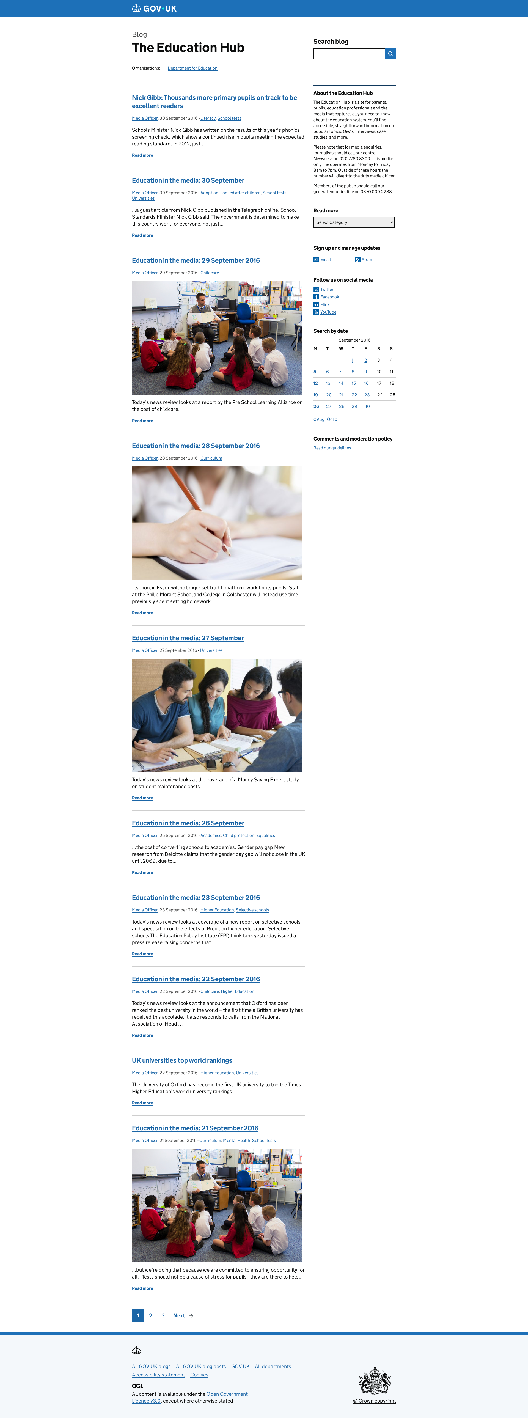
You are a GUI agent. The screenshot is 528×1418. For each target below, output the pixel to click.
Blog (139, 34)
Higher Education (217, 910)
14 (341, 383)
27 (328, 406)
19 (316, 394)
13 (328, 383)
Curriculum (211, 458)
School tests (229, 118)
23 (367, 394)
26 (316, 406)
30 (367, 406)
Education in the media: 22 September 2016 (196, 979)
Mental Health (236, 1140)
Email (325, 259)
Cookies (199, 1375)
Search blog (331, 41)
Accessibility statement (158, 1375)
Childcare (209, 272)
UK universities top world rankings (182, 1060)
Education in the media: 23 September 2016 (196, 898)
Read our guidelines (332, 447)
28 (342, 406)
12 (316, 383)
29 (354, 406)
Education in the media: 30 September (188, 180)
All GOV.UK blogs (151, 1366)
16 (366, 383)
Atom (367, 259)
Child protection (238, 835)
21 (341, 394)
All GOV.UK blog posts (201, 1366)
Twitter (327, 289)
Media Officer (145, 118)
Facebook (329, 296)
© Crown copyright (374, 1401)
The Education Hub (188, 47)
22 (354, 394)
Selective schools (252, 910)
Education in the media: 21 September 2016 (195, 1128)
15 (354, 383)
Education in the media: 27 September (188, 638)
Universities (143, 198)
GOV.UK (240, 1366)
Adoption (209, 192)
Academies (210, 835)
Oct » (332, 419)
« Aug (319, 419)
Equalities (265, 835)
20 (329, 394)
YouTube (328, 312)
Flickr (325, 304)
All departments (273, 1366)
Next (179, 1315)
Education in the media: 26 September (188, 823)
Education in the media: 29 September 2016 (196, 260)
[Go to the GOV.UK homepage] (154, 8)
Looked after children (240, 192)
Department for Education (193, 68)
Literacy (208, 118)
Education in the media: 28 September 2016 (196, 446)
